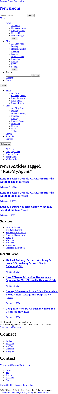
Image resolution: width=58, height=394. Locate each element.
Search (31, 15)
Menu (2, 18)
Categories (5, 144)
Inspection (10, 245)
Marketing (15, 59)
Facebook (10, 343)
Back (14, 38)
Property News (18, 30)
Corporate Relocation (15, 248)
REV (13, 64)
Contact (9, 80)
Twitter (9, 341)
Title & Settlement (14, 230)
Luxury (14, 54)
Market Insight (17, 35)
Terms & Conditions (10, 392)
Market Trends (17, 56)
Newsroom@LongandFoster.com (15, 365)
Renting (14, 61)
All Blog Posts (17, 44)
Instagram (10, 351)
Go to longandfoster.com (11, 327)
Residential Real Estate (16, 232)
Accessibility (43, 392)
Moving (9, 237)
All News (15, 25)
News (8, 23)
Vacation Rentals (13, 227)
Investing (15, 51)
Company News (18, 28)
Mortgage (10, 240)
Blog (8, 41)
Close (3, 85)
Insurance (10, 242)
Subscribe (10, 78)
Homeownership (18, 49)
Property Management (15, 235)
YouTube (10, 346)
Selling (14, 67)
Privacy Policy (26, 392)
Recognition (16, 33)
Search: (9, 134)
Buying (14, 46)
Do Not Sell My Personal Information (17, 385)
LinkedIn (10, 348)
